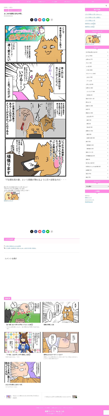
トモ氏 (7, 246)
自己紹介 (29, 1)
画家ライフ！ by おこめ (54, 411)
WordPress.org (89, 202)
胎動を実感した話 (49, 324)
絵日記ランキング (8, 200)
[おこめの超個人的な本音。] (43, 19)
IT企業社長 (13, 248)
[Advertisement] (41, 216)
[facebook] (35, 19)
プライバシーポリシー (68, 407)
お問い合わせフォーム (56, 407)
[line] (47, 19)
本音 (30, 248)
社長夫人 (34, 248)
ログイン (87, 195)
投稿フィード (88, 197)
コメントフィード (89, 199)
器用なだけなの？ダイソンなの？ (53, 354)
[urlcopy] (51, 19)
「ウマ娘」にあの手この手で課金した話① (18, 354)
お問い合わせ (67, 1)
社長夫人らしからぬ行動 (15, 246)
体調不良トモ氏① (89, 26)
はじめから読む (16, 1)
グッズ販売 (54, 1)
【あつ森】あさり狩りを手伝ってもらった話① (19, 324)
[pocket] (39, 19)
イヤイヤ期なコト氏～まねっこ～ (93, 14)
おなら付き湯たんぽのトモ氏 (14, 384)
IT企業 (8, 248)
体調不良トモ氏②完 (90, 23)
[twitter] (31, 19)
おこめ (21, 248)
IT (6, 248)
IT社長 (17, 248)
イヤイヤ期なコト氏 (90, 20)
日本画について (41, 1)
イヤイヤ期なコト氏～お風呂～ (93, 17)
